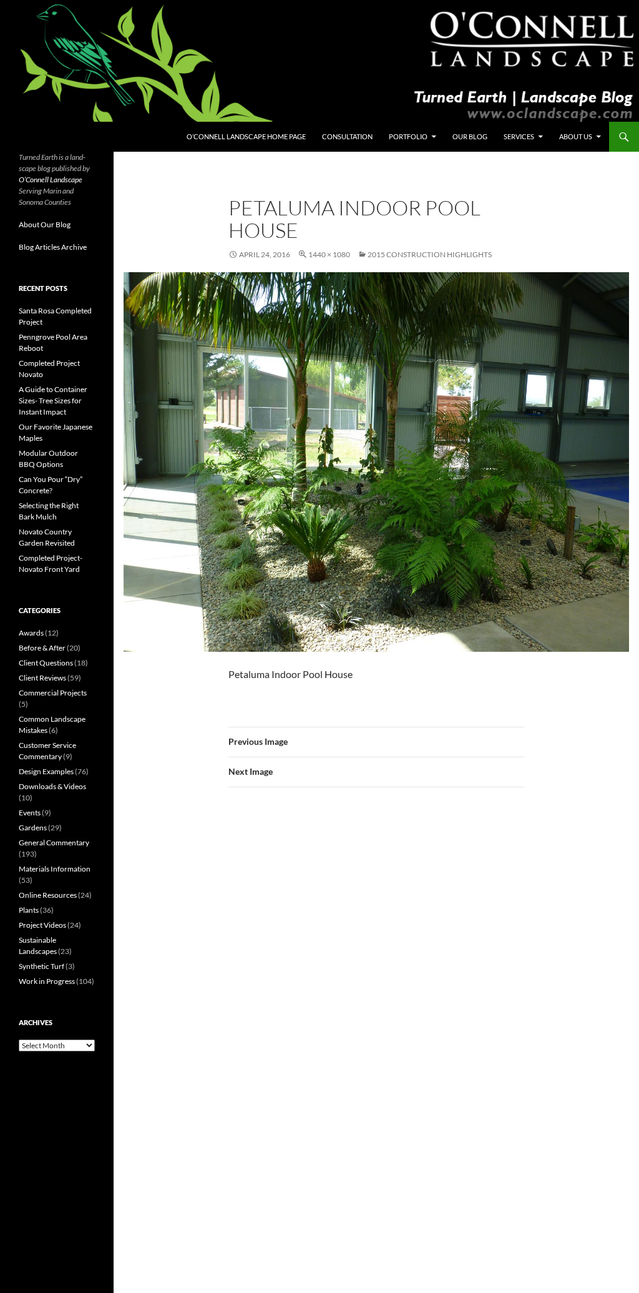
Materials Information (54, 868)
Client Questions (46, 662)
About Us (575, 136)
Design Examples (46, 771)
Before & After (42, 647)
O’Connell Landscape (50, 179)
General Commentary (54, 842)
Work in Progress (47, 981)
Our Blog (469, 136)
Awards (31, 632)
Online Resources (48, 895)
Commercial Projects (53, 692)
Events (30, 812)
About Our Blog (45, 224)
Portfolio (408, 136)
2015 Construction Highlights (430, 254)
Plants (29, 910)
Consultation (347, 136)
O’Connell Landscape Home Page (246, 136)
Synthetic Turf (41, 966)
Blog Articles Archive (53, 247)
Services (519, 136)
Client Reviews (42, 677)
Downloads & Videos (52, 786)
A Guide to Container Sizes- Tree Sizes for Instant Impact (53, 400)
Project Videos (42, 925)
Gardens (33, 827)
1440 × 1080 (329, 254)
